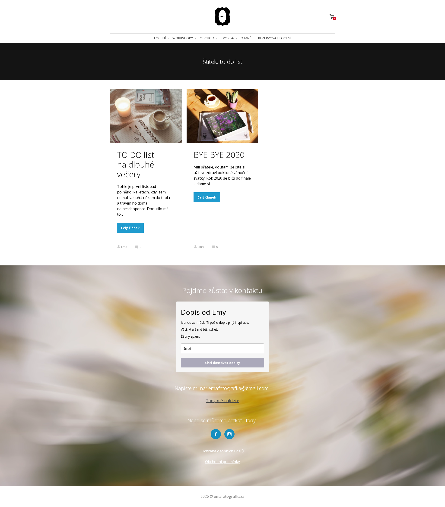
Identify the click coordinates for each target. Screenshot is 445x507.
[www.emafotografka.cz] (222, 17)
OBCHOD (207, 38)
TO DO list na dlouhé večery (135, 164)
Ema (124, 247)
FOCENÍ (160, 38)
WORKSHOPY (182, 38)
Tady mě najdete (222, 400)
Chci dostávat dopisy (222, 363)
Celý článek (130, 228)
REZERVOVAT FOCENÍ (274, 38)
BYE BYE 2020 (219, 154)
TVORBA (227, 38)
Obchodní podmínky (222, 461)
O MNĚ (246, 38)
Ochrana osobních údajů (222, 451)
